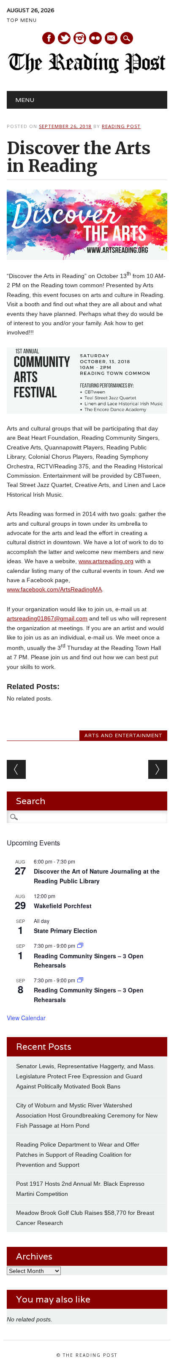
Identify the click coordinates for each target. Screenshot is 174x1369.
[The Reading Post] (87, 71)
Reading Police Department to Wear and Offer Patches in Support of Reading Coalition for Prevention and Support (77, 1154)
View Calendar (26, 1017)
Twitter (64, 38)
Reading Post (121, 126)
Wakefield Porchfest (63, 905)
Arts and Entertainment (123, 735)
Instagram (79, 38)
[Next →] (157, 769)
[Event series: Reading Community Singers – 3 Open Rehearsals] (80, 945)
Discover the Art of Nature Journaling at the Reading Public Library (97, 876)
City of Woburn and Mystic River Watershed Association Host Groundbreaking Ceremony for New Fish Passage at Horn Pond (87, 1115)
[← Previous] (16, 769)
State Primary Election (65, 930)
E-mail (111, 38)
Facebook (48, 38)
